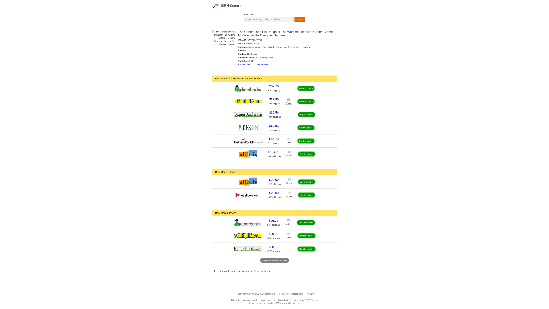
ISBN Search (231, 6)
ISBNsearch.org (267, 294)
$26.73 (273, 220)
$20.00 (274, 180)
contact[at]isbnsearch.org (291, 294)
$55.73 (274, 139)
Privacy (311, 294)
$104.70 (274, 152)
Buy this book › (306, 88)
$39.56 (274, 112)
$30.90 (273, 247)
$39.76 (274, 86)
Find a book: (249, 14)
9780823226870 (254, 40)
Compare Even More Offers (274, 260)
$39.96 (274, 99)
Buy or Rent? (263, 64)
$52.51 (274, 125)
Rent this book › (306, 222)
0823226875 (253, 43)
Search (300, 19)
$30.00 (273, 234)
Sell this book (244, 64)
